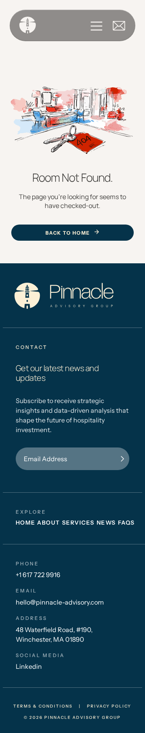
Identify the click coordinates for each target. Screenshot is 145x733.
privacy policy (109, 706)
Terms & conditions (42, 706)
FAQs (126, 522)
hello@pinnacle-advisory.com (60, 602)
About (48, 522)
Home (25, 522)
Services (78, 522)
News (106, 522)
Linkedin (29, 666)
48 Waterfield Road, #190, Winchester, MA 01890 (54, 634)
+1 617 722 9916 (38, 575)
